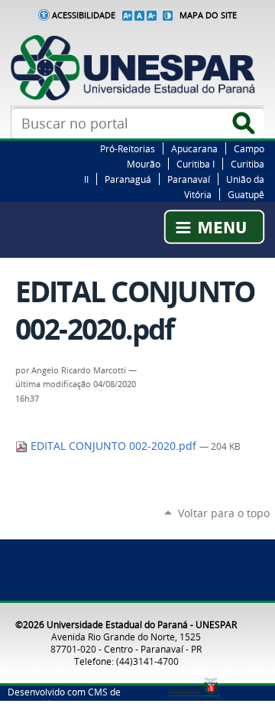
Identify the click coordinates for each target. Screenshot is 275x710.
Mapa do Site (208, 15)
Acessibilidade (83, 15)
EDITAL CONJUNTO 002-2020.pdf (113, 446)
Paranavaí (188, 179)
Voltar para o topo (224, 513)
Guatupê (246, 194)
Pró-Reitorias (127, 148)
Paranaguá (128, 179)
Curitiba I (195, 164)
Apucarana (194, 148)
